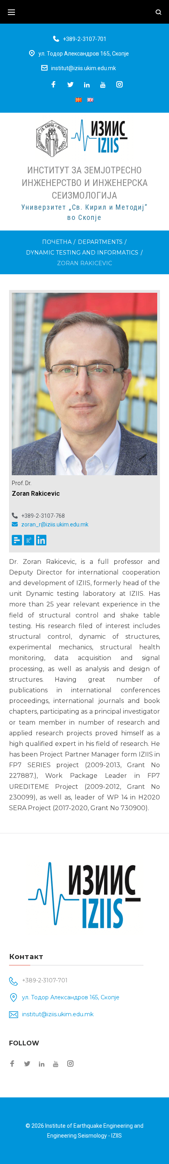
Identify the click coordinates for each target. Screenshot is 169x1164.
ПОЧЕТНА (57, 241)
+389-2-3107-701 (85, 39)
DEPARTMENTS (100, 241)
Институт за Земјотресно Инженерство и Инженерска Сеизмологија (85, 183)
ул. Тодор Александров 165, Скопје (84, 53)
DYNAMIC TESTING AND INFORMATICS (82, 252)
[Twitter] (70, 85)
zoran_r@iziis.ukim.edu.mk (54, 524)
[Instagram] (119, 85)
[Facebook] (53, 85)
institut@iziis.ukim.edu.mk (83, 68)
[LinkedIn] (87, 84)
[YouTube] (103, 84)
